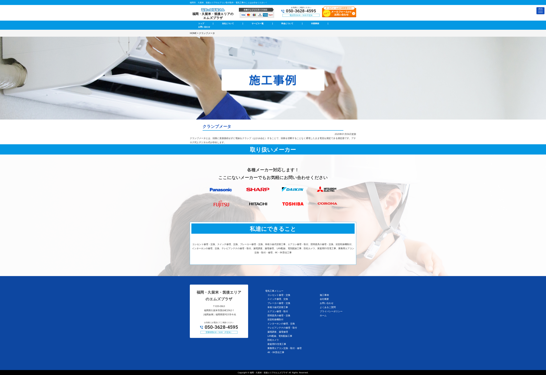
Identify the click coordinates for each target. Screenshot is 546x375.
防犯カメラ (273, 339)
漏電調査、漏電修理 (277, 331)
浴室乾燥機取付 (275, 319)
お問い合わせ (326, 303)
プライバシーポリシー (331, 311)
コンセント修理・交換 (278, 295)
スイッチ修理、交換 (277, 299)
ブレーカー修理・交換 (278, 303)
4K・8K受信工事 (275, 352)
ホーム (323, 315)
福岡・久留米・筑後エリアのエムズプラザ (269, 372)
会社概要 (324, 299)
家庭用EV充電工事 (276, 344)
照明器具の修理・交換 (278, 315)
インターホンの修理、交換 (281, 323)
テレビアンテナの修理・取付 (282, 327)
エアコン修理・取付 (277, 311)
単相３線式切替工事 (277, 307)
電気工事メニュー (274, 290)
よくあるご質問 (328, 307)
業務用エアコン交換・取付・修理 (284, 348)
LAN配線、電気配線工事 (279, 335)
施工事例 (324, 295)
